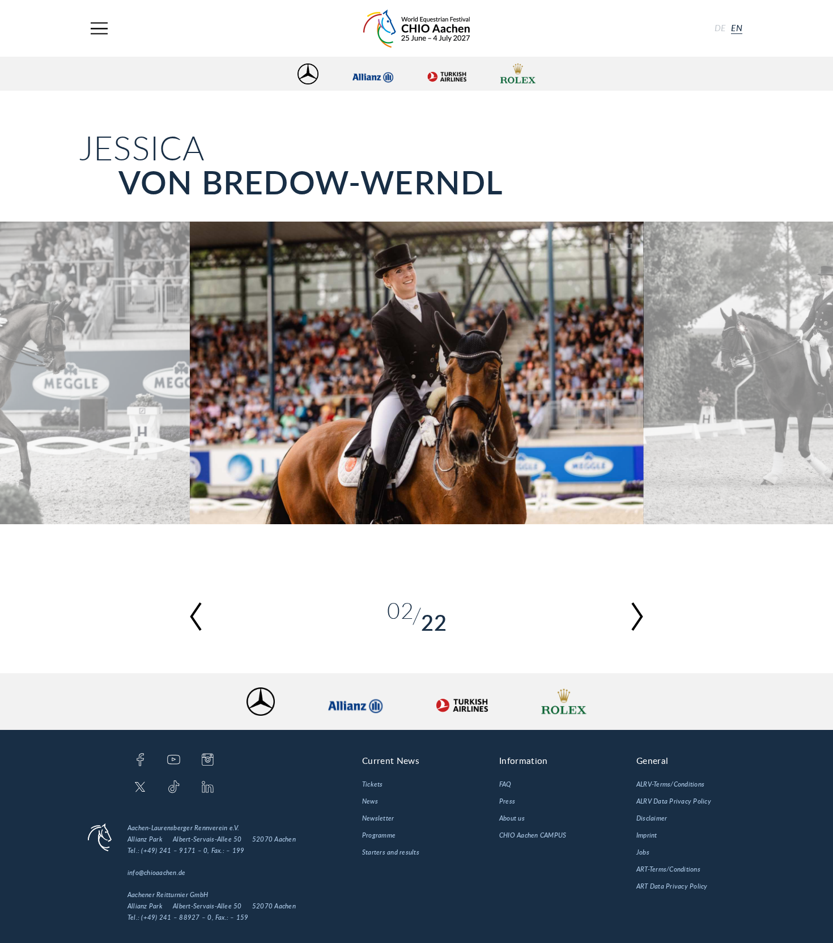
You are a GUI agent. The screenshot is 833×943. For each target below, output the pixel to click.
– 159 (239, 917)
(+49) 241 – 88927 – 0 (176, 917)
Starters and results (390, 852)
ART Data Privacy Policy (672, 886)
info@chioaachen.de (156, 872)
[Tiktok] (173, 788)
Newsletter (378, 818)
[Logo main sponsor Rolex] (518, 73)
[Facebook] (140, 760)
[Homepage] (416, 28)
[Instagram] (207, 760)
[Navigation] (99, 29)
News (370, 801)
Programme (379, 835)
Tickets (372, 784)
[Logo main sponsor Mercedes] (308, 73)
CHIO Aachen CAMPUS (532, 835)
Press (507, 801)
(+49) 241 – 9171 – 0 (174, 850)
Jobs (642, 852)
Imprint (646, 835)
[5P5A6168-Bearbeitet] (416, 373)
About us (512, 818)
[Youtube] (173, 760)
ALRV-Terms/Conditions (670, 784)
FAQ (505, 784)
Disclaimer (651, 818)
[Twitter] (140, 788)
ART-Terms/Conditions (668, 869)
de (720, 28)
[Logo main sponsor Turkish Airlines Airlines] (446, 73)
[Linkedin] (207, 788)
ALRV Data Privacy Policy (673, 801)
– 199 (235, 850)
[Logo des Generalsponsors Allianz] (372, 73)
